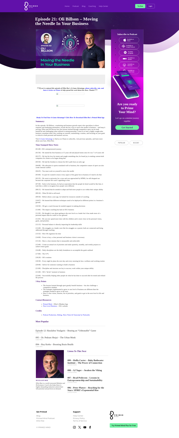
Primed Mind (47, 304)
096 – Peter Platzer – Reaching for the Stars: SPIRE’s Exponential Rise (85, 388)
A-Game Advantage (46, 139)
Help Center (103, 6)
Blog (83, 6)
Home (67, 6)
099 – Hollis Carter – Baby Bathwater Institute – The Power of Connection (85, 361)
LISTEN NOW (72, 365)
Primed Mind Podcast (45, 418)
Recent (136, 143)
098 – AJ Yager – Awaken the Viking (84, 370)
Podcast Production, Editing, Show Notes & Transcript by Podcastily (66, 315)
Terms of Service (80, 421)
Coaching (92, 6)
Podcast (76, 6)
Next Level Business (50, 306)
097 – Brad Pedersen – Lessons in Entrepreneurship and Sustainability (84, 379)
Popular (121, 143)
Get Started (127, 127)
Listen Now (39, 333)
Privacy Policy (79, 418)
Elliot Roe (40, 421)
